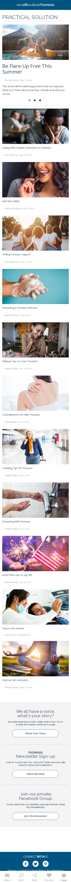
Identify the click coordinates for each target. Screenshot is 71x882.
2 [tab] (35, 100)
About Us (12, 870)
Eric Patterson (11, 154)
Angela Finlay (11, 368)
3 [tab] (40, 100)
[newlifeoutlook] (35, 5)
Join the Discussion (35, 816)
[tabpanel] (35, 62)
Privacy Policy (38, 870)
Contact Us (24, 870)
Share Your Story (35, 733)
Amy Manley (11, 421)
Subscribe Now (35, 773)
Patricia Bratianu (13, 208)
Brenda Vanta (11, 315)
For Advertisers (54, 870)
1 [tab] (29, 100)
